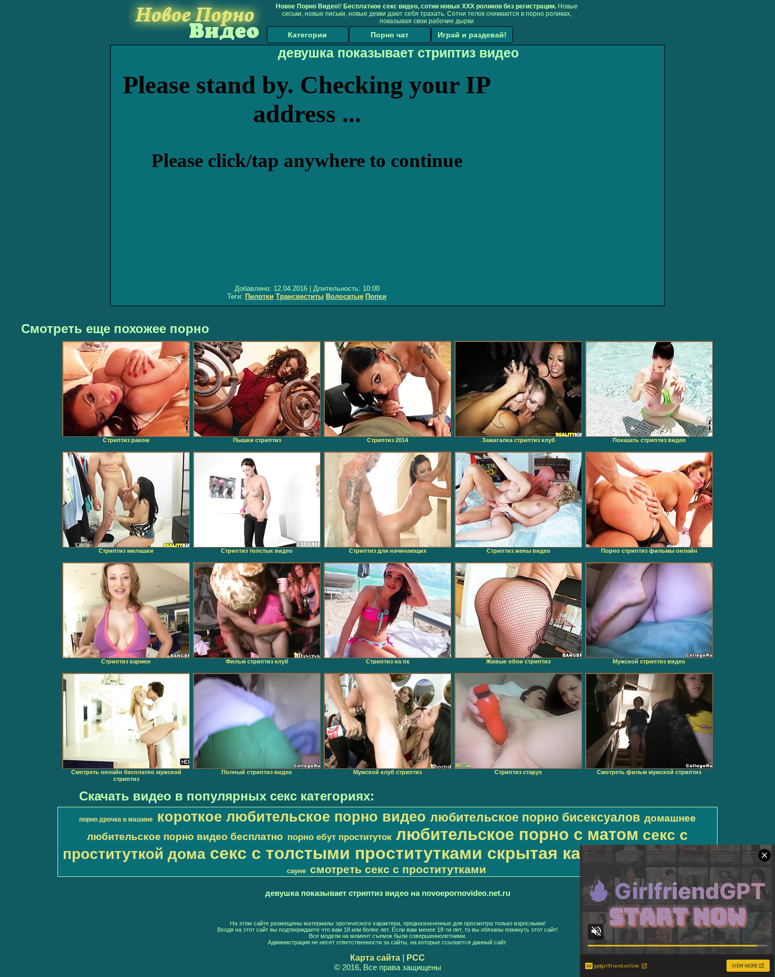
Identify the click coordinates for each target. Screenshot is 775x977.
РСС (415, 957)
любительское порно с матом (517, 834)
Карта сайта (375, 957)
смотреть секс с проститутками (398, 869)
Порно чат (390, 35)
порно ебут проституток (339, 837)
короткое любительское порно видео (291, 817)
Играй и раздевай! (472, 35)
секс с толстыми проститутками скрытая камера (416, 853)
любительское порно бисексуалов (535, 817)
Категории (307, 35)
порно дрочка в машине (116, 819)
